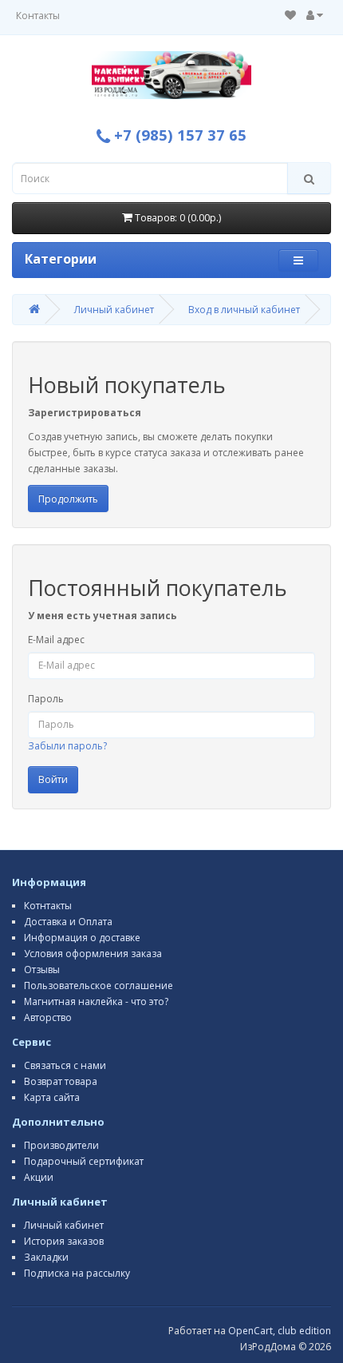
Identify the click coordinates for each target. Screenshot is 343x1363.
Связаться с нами (65, 1065)
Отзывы (42, 969)
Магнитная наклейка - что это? (96, 1001)
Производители (61, 1145)
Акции (38, 1177)
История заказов (64, 1241)
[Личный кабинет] (314, 15)
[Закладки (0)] (290, 15)
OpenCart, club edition (279, 1330)
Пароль (46, 698)
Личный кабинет (114, 309)
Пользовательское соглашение (98, 985)
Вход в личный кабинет (244, 309)
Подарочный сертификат (84, 1161)
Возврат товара (60, 1081)
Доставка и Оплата (68, 921)
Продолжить (68, 499)
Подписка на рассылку (77, 1273)
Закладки (46, 1257)
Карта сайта (52, 1097)
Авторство (48, 1017)
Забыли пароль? (67, 746)
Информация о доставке (82, 937)
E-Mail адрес (56, 639)
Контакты (38, 15)
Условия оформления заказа (93, 953)
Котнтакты (48, 905)
